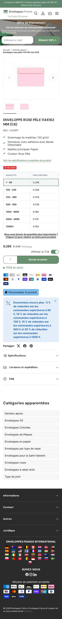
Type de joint (13, 476)
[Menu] (56, 13)
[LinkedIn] (35, 574)
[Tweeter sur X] (18, 346)
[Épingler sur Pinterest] (31, 346)
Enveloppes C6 (14, 420)
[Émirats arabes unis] (52, 547)
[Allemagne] (6, 547)
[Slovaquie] (39, 558)
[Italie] (20, 554)
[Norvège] (39, 554)
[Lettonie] (26, 554)
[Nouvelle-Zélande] (46, 554)
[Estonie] (13, 550)
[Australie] (13, 547)
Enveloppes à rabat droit (20, 469)
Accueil (6, 50)
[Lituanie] (33, 554)
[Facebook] (27, 574)
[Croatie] (39, 547)
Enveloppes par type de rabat (23, 448)
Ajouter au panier (37, 259)
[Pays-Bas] (52, 554)
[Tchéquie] (29, 562)
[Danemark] (46, 547)
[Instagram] (31, 574)
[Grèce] (39, 550)
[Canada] (33, 547)
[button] (49, 13)
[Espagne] (6, 550)
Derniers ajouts (19, 50)
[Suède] (52, 558)
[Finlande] (26, 550)
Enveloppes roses (15, 462)
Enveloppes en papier (18, 441)
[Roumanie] (26, 558)
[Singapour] (33, 558)
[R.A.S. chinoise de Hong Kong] (20, 558)
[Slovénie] (46, 558)
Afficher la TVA (40, 251)
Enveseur (28, 611)
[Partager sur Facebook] (25, 346)
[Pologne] (6, 558)
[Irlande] (13, 554)
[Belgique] (26, 547)
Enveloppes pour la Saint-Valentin (25, 455)
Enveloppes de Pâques (18, 434)
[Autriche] (20, 547)
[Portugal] (13, 558)
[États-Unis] (20, 550)
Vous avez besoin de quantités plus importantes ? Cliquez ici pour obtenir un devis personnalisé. (31, 235)
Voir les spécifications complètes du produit (27, 160)
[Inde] (6, 554)
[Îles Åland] (52, 550)
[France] (33, 550)
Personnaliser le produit (22, 292)
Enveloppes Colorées (17, 427)
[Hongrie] (46, 550)
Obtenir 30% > (47, 40)
